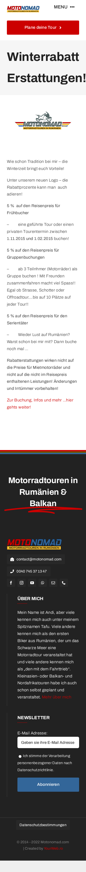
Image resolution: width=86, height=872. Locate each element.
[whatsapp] (43, 583)
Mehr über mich (56, 697)
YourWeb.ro (53, 848)
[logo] (23, 6)
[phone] (64, 583)
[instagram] (21, 583)
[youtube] (32, 583)
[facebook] (11, 583)
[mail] (53, 583)
